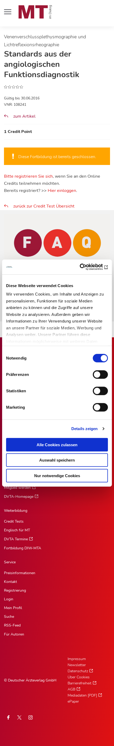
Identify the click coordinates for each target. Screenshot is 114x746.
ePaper (73, 701)
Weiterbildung (15, 510)
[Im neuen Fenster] (19, 717)
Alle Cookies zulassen (57, 444)
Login (8, 599)
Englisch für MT (17, 530)
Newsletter (77, 664)
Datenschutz (78, 671)
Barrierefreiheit (79, 683)
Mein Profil (13, 607)
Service (10, 562)
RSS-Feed (12, 625)
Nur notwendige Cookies (57, 475)
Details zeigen (84, 428)
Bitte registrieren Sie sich (28, 176)
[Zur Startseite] (35, 12)
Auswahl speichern (57, 460)
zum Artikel (24, 116)
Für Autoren (14, 634)
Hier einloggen (62, 191)
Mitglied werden (17, 487)
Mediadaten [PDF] (82, 695)
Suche (9, 616)
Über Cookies (79, 677)
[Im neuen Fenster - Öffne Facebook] (8, 717)
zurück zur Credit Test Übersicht (43, 206)
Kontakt (10, 581)
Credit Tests (14, 521)
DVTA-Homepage (18, 496)
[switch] (95, 373)
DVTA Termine (16, 539)
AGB (71, 689)
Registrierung (15, 590)
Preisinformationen (19, 572)
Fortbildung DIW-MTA (22, 548)
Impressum (77, 658)
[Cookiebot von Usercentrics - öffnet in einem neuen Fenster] (85, 267)
